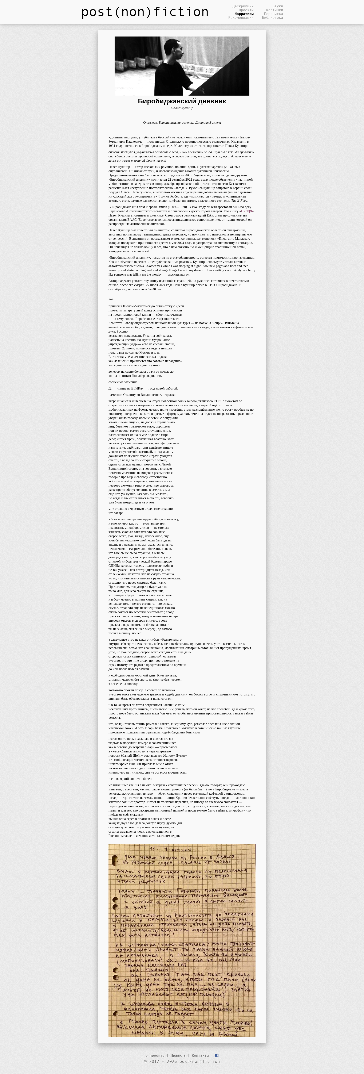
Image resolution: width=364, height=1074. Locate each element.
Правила (178, 1055)
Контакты (200, 1055)
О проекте (155, 1055)
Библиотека (272, 17)
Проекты (246, 10)
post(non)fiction (145, 11)
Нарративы (244, 14)
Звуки (278, 6)
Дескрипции (243, 6)
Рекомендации (241, 17)
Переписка (273, 14)
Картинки (274, 10)
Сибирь (247, 211)
